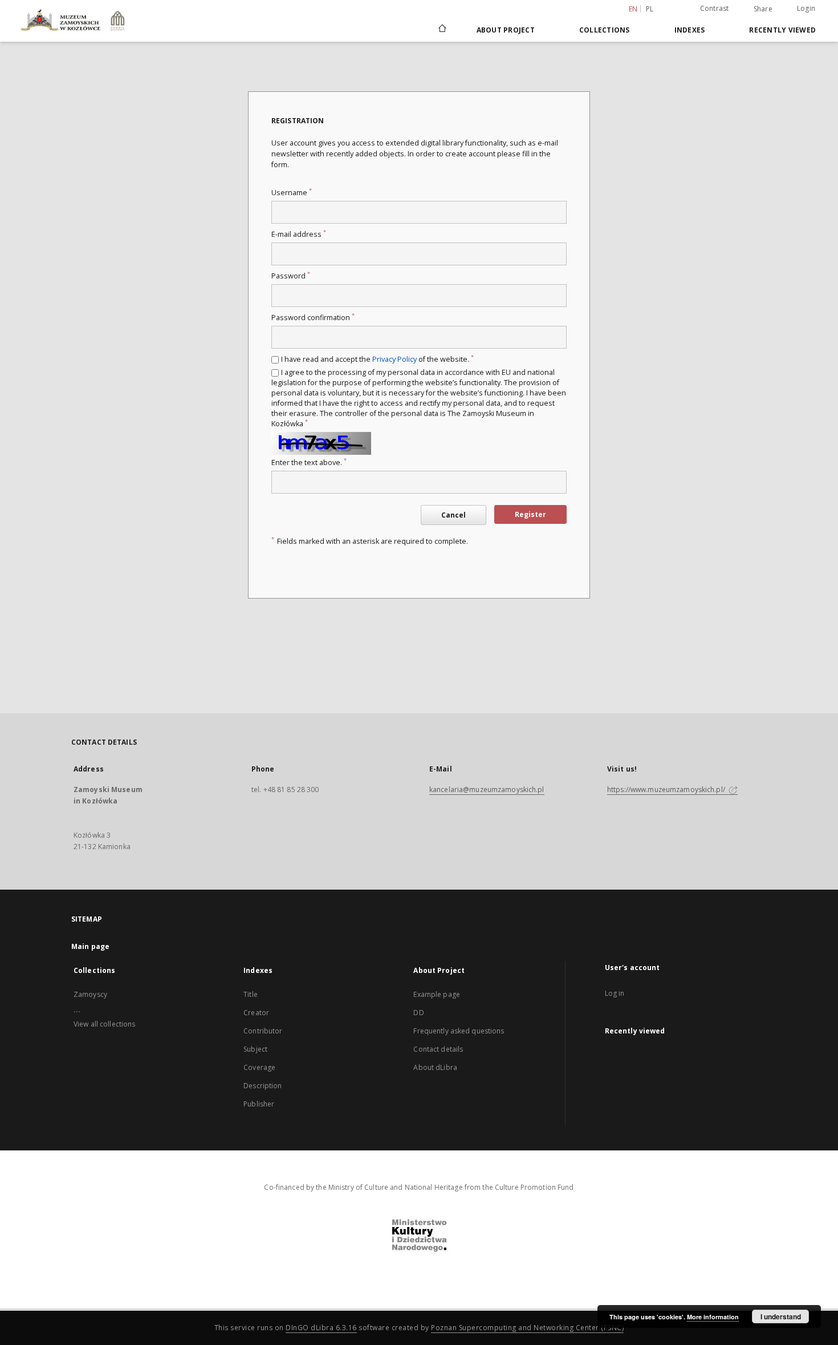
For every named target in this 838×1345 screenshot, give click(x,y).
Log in (615, 993)
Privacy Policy (394, 359)
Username (291, 192)
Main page (90, 946)
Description (262, 1085)
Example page (436, 994)
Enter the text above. (309, 462)
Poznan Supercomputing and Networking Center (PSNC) (527, 1327)
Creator (256, 1012)
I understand (780, 1316)
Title (250, 994)
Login (806, 8)
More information (713, 1316)
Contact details (438, 1049)
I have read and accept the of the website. (377, 359)
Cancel (453, 515)
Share (763, 9)
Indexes (689, 30)
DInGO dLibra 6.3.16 (321, 1327)
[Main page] (441, 29)
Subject (255, 1049)
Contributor (262, 1031)
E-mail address (298, 234)
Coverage (259, 1067)
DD (418, 1012)
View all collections (104, 1024)
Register (530, 514)
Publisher (258, 1104)
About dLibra (435, 1067)
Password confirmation (313, 317)
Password (290, 276)
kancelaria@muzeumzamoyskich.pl (486, 789)
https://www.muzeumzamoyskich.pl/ (667, 789)
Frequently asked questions (458, 1031)
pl (650, 9)
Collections (604, 30)
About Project (506, 30)
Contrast (714, 8)
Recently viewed (782, 30)
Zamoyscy (90, 994)
